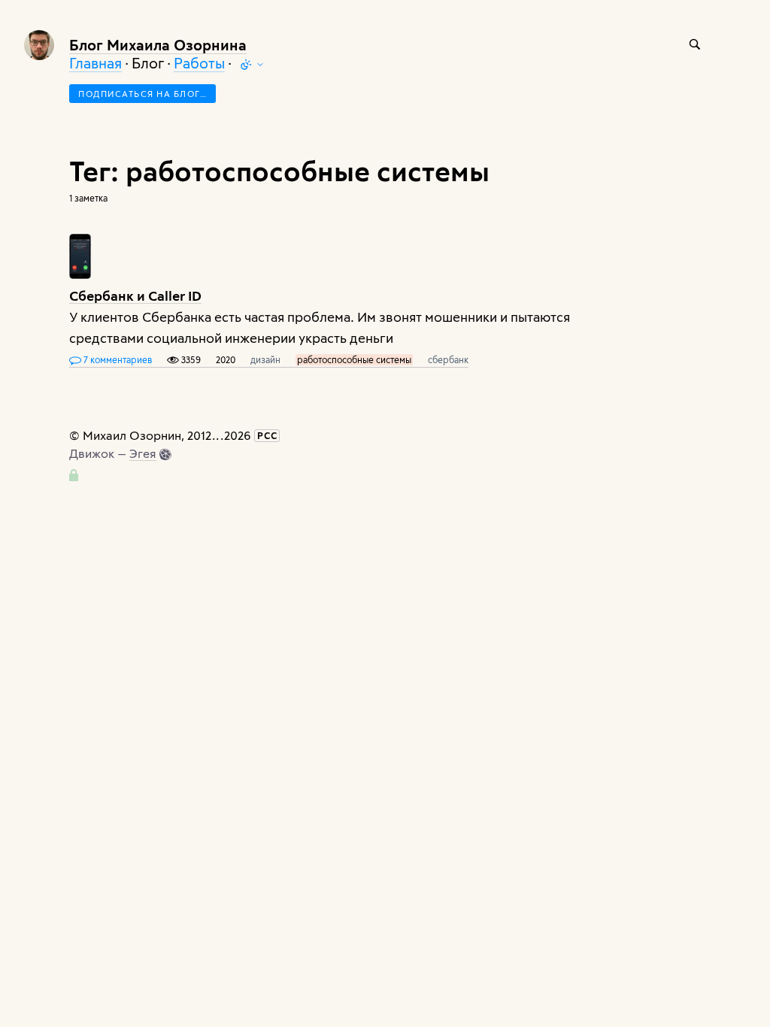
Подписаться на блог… (142, 93)
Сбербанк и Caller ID (135, 295)
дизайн (265, 359)
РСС (267, 435)
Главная (95, 62)
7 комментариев (116, 359)
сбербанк (448, 359)
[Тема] (252, 64)
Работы (199, 62)
